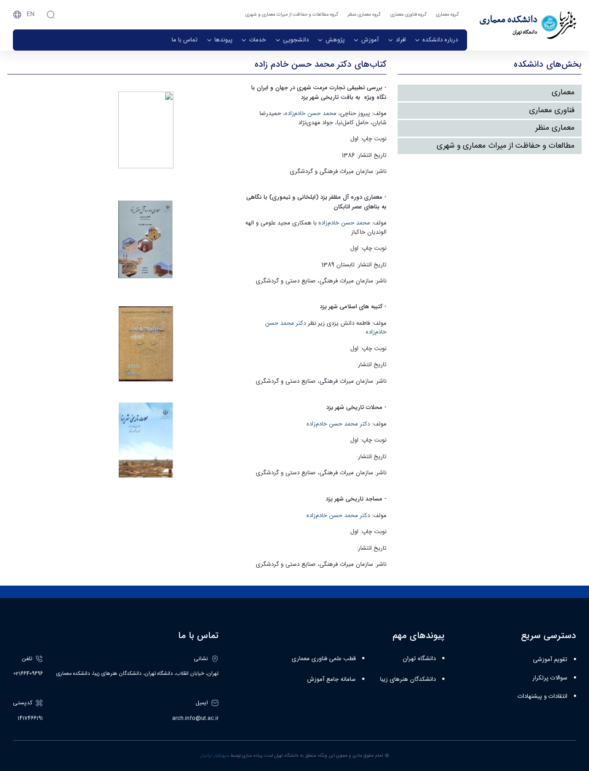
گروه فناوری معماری (408, 14)
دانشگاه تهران (419, 659)
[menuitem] (436, 40)
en (31, 14)
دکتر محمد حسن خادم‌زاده (338, 424)
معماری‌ (563, 92)
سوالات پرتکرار (549, 678)
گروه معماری (447, 14)
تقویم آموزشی (550, 660)
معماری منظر (555, 127)
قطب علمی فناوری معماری (324, 659)
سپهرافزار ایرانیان (214, 755)
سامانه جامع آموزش (331, 679)
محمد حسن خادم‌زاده (310, 114)
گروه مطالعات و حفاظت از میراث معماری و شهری (291, 14)
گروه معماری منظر (364, 14)
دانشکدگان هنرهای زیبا (408, 679)
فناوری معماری (552, 110)
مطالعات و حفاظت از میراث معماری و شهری (506, 145)
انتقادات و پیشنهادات (542, 696)
